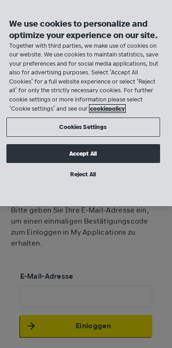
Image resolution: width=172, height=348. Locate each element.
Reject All (83, 174)
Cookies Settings (82, 126)
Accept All (83, 153)
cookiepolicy (107, 108)
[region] (86, 103)
